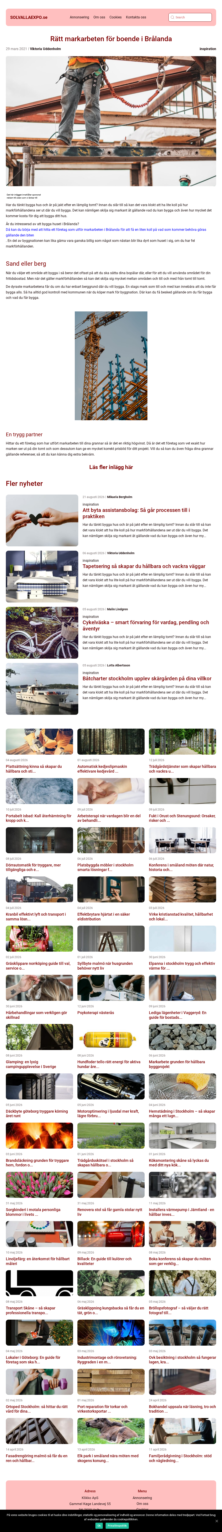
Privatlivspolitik (117, 1525)
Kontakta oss (136, 17)
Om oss (99, 17)
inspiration (208, 49)
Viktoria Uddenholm (45, 49)
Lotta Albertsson (118, 665)
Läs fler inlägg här (111, 467)
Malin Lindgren (117, 609)
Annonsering (79, 17)
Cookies (115, 17)
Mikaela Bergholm (119, 497)
